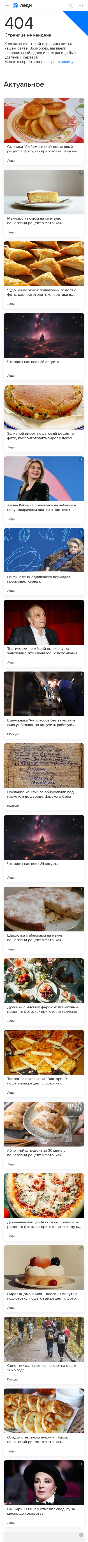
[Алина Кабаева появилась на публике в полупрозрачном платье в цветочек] (44, 490)
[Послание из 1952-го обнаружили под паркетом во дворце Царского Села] (44, 776)
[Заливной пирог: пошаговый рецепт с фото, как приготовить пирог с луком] (44, 418)
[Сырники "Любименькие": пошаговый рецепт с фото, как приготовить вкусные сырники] (44, 131)
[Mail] (15, 5)
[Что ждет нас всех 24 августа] (44, 848)
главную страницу (57, 61)
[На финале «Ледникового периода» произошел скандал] (44, 561)
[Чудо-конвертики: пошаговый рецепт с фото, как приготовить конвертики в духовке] (44, 275)
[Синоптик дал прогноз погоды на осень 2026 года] (44, 1350)
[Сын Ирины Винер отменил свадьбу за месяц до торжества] (44, 1493)
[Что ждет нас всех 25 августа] (44, 346)
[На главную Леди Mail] (25, 5)
